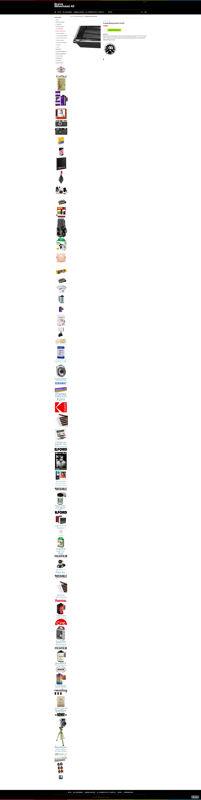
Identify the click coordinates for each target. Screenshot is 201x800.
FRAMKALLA (59, 58)
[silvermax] (61, 661)
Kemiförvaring (60, 40)
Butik (59, 12)
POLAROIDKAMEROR (61, 51)
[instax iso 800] (61, 547)
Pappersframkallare (62, 42)
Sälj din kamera (67, 12)
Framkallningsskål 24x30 (90, 16)
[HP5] (61, 503)
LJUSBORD (58, 24)
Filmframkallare (60, 33)
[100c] (61, 419)
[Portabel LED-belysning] (61, 332)
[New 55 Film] (61, 461)
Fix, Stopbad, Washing (62, 35)
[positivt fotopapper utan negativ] (61, 201)
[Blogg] (61, 778)
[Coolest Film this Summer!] (61, 151)
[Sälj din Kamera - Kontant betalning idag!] (61, 228)
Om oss (110, 12)
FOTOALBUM (59, 56)
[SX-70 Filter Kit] (61, 569)
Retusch (59, 44)
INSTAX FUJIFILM (60, 22)
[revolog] (61, 683)
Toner (58, 47)
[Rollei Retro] (61, 299)
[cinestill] (61, 614)
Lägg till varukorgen (114, 30)
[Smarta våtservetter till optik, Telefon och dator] (61, 288)
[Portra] (61, 399)
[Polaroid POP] (61, 320)
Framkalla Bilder (79, 12)
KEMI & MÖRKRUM (60, 31)
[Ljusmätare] (61, 374)
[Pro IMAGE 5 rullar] (61, 270)
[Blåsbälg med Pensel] (61, 177)
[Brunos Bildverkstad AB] (56, 12)
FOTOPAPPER (59, 29)
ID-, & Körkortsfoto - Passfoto (95, 12)
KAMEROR (58, 49)
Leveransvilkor (128, 792)
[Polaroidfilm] (61, 112)
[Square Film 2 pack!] (61, 244)
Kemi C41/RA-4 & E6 (62, 38)
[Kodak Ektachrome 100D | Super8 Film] (61, 140)
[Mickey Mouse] (61, 212)
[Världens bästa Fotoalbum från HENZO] (61, 525)
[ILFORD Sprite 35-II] (61, 127)
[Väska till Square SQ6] (61, 258)
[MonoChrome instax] (61, 637)
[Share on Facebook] (103, 60)
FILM (57, 20)
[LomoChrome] (61, 98)
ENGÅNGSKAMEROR (61, 53)
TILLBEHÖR (58, 60)
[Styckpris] (61, 354)
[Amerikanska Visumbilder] (61, 765)
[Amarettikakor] (61, 341)
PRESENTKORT (59, 63)
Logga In (144, 1)
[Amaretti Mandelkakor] (61, 82)
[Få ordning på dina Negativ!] (61, 163)
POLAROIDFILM (59, 26)
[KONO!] (61, 706)
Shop (71, 16)
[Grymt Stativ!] (61, 736)
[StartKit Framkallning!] (61, 190)
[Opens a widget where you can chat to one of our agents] (195, 797)
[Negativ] (61, 591)
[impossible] (61, 481)
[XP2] (61, 439)
